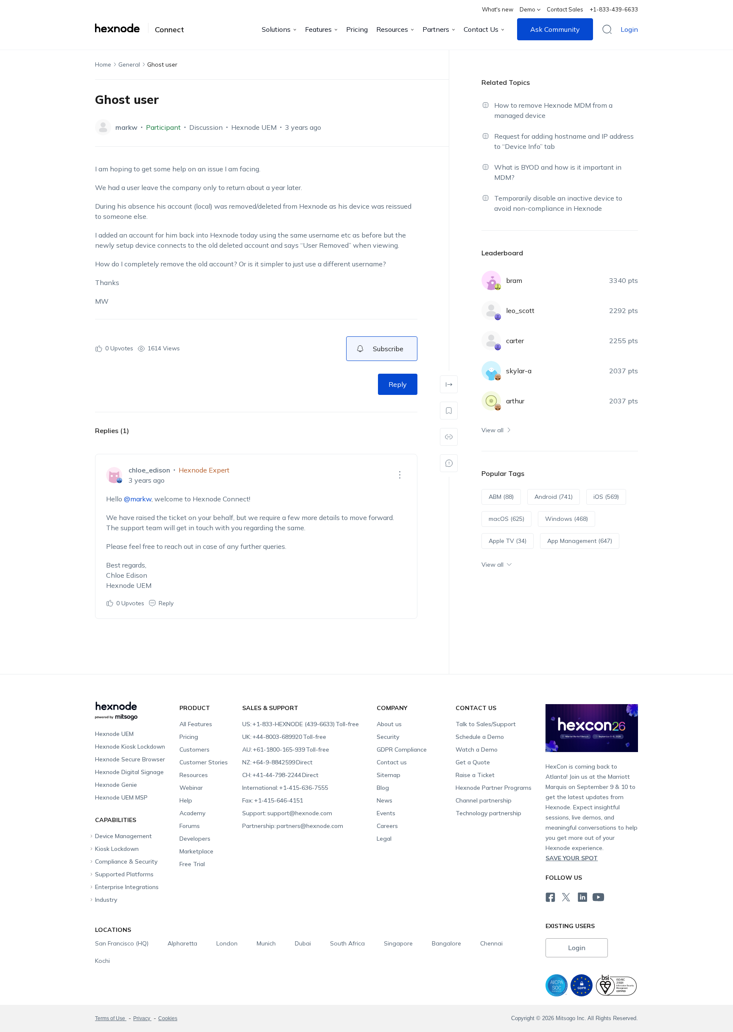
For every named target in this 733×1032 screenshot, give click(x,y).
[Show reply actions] (399, 475)
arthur (515, 401)
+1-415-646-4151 (272, 800)
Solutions (276, 29)
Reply (398, 384)
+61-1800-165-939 (285, 749)
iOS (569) (606, 497)
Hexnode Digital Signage (129, 772)
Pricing (357, 29)
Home (103, 64)
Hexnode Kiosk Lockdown (130, 746)
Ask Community (555, 29)
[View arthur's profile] (491, 401)
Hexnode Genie (116, 785)
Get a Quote (473, 762)
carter (515, 340)
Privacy (142, 1018)
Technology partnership (488, 813)
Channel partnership (484, 800)
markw (126, 127)
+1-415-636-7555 (285, 787)
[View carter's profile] (491, 340)
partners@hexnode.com (292, 826)
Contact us (392, 762)
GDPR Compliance (402, 749)
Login (629, 29)
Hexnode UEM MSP (121, 797)
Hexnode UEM (254, 127)
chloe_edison (149, 470)
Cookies (167, 1018)
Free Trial (192, 864)
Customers (194, 749)
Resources (392, 29)
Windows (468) (566, 519)
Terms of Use (110, 1018)
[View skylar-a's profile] (491, 370)
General (129, 64)
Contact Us (481, 29)
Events (386, 813)
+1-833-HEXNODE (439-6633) (300, 724)
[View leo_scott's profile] (491, 310)
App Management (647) (579, 541)
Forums (189, 826)
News (384, 800)
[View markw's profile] (103, 127)
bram (514, 280)
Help (185, 800)
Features (318, 29)
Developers (194, 838)
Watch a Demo (477, 749)
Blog (383, 787)
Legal (384, 838)
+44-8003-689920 (284, 737)
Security (388, 737)
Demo (527, 9)
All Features (195, 724)
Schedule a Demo (480, 737)
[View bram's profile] (491, 280)
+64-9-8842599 (277, 762)
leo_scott (520, 310)
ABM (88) (501, 497)
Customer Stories (203, 762)
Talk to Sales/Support (486, 724)
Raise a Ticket (475, 775)
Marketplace (196, 851)
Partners (435, 29)
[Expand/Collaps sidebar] (449, 384)
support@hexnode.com (287, 813)
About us (389, 724)
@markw (137, 499)
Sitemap (388, 775)
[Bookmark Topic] (448, 410)
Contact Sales (565, 9)
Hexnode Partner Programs (494, 787)
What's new (497, 9)
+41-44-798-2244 (280, 775)
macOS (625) (506, 519)
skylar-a (519, 370)
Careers (387, 826)
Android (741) (553, 497)
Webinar (191, 787)
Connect (169, 30)
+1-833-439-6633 (614, 9)
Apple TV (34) (507, 541)
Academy (192, 813)
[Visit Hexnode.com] (121, 28)
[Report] (449, 463)
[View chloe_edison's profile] (114, 475)
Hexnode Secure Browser (130, 759)
